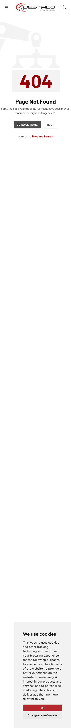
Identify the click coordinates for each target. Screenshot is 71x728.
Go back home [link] (27, 124)
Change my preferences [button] (43, 715)
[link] (35, 7)
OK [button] (43, 707)
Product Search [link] (42, 136)
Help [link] (50, 124)
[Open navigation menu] (6, 7)
